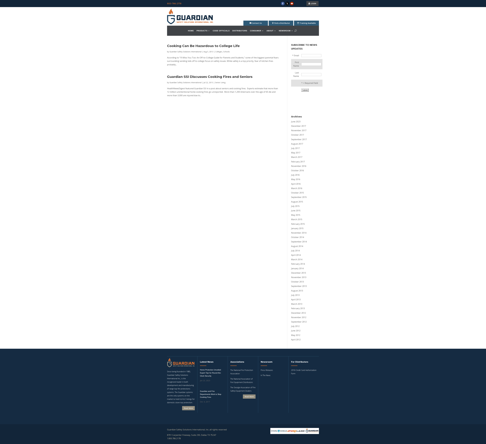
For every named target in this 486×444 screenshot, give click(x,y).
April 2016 (296, 184)
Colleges (218, 51)
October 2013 (297, 281)
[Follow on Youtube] (292, 3)
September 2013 (299, 286)
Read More (188, 408)
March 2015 (296, 219)
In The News (265, 375)
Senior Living (220, 82)
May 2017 (295, 152)
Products (202, 31)
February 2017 (298, 161)
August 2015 (297, 201)
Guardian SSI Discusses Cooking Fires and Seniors (209, 77)
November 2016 (298, 166)
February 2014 (298, 264)
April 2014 (296, 255)
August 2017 (297, 143)
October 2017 (297, 134)
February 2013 (298, 308)
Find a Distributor (282, 23)
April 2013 (296, 299)
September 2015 (299, 197)
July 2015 (295, 206)
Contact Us (257, 23)
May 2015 (295, 215)
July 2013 (295, 295)
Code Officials (221, 31)
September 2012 (299, 321)
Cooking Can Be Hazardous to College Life (203, 46)
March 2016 (296, 188)
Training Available (308, 23)
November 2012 (298, 317)
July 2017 (295, 148)
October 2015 (297, 192)
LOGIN (313, 3)
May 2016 (295, 179)
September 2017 (299, 139)
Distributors (239, 31)
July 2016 (295, 175)
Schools (226, 51)
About (270, 31)
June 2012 (295, 330)
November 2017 (298, 130)
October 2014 (297, 237)
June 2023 (295, 121)
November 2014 (298, 232)
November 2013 (298, 277)
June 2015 (295, 210)
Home (191, 31)
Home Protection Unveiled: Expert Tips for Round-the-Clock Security (210, 373)
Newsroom (285, 31)
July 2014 (295, 250)
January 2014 (297, 268)
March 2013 (296, 304)
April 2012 (296, 339)
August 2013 (297, 290)
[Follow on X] (287, 3)
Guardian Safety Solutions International (185, 51)
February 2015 (298, 224)
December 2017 (298, 126)
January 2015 (297, 228)
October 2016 (297, 170)
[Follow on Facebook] (283, 3)
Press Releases (267, 370)
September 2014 (299, 241)
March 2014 (296, 259)
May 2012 (295, 335)
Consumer (255, 31)
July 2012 (295, 326)
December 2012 (298, 313)
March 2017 (296, 157)
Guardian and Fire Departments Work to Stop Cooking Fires (210, 394)
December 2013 (298, 272)
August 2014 (297, 246)
